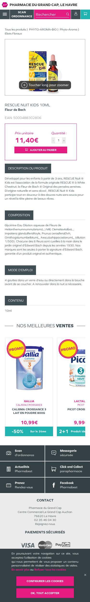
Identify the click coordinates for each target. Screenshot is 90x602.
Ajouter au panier (43, 150)
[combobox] (51, 14)
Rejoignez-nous (45, 524)
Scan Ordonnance (22, 14)
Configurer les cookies (45, 581)
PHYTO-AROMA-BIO (43, 29)
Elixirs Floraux (13, 33)
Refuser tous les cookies (50, 569)
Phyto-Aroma (68, 29)
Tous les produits (15, 29)
